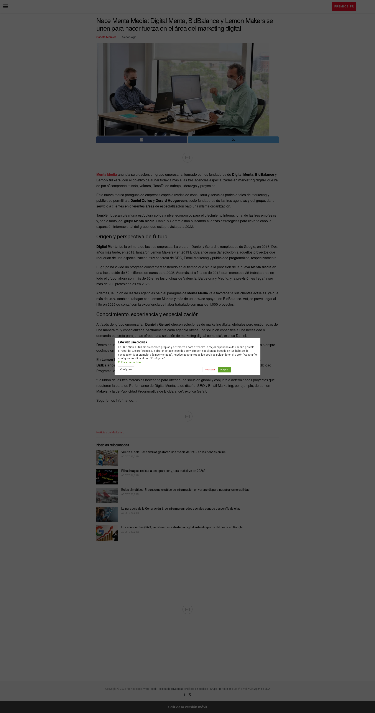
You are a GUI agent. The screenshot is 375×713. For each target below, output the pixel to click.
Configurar (126, 369)
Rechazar (210, 369)
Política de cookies (129, 362)
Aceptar (224, 369)
